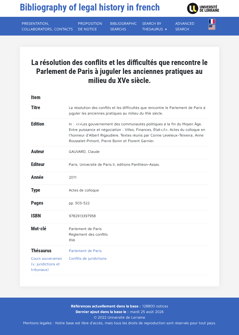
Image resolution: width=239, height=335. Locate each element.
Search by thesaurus (152, 26)
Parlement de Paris (85, 251)
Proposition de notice (90, 26)
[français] (212, 21)
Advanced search (184, 26)
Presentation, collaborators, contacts (47, 26)
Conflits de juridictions (87, 258)
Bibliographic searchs (123, 26)
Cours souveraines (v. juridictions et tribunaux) (46, 264)
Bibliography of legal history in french (90, 7)
